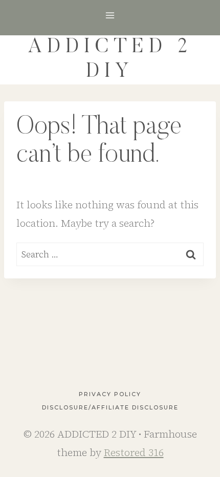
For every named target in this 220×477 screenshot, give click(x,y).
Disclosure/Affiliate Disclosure (110, 407)
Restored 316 (134, 452)
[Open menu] (110, 15)
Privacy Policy (110, 394)
